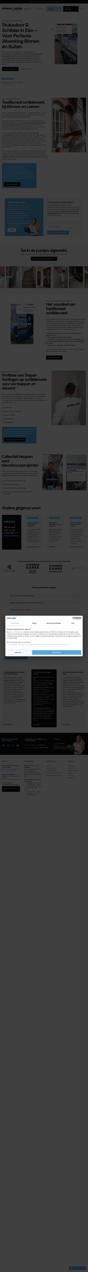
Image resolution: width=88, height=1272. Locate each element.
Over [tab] (73, 623)
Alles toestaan (56, 652)
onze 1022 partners (17, 632)
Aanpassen (18, 652)
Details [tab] (34, 623)
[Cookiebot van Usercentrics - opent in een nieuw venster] (73, 618)
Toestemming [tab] (15, 623)
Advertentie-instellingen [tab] (53, 623)
